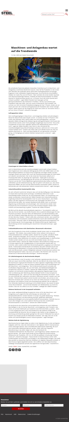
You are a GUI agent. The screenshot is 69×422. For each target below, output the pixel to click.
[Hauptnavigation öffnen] (66, 10)
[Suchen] (66, 14)
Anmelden (21, 408)
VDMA (15, 346)
